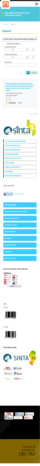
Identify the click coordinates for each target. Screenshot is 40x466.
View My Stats (19, 194)
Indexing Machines (13, 176)
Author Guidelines (12, 145)
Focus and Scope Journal (15, 141)
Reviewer (9, 171)
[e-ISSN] (10, 315)
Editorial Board (12, 154)
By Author (8, 62)
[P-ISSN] (10, 334)
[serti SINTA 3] (20, 358)
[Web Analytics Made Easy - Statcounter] (8, 194)
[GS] (17, 368)
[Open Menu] (36, 4)
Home (5, 24)
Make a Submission (12, 150)
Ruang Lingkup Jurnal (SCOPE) (15, 211)
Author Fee (9, 163)
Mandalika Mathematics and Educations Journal (17, 14)
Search (33, 72)
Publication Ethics (12, 167)
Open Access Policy (13, 158)
